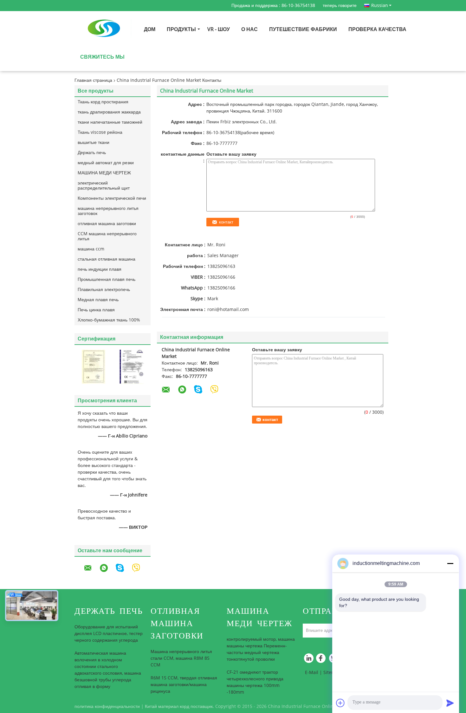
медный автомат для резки (106, 162)
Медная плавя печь (98, 299)
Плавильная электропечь (104, 289)
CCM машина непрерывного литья (107, 236)
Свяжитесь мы (102, 57)
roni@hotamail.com (228, 309)
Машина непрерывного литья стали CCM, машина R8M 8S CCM (181, 658)
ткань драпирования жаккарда (109, 112)
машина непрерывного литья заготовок (108, 211)
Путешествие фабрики (303, 29)
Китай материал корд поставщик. (180, 706)
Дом (149, 29)
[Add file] (340, 703)
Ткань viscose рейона (100, 132)
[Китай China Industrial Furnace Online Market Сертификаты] (93, 366)
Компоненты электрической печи (112, 198)
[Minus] (450, 563)
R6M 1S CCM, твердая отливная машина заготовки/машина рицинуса (184, 684)
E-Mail (311, 672)
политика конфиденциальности (107, 706)
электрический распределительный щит (104, 185)
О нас (249, 29)
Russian (379, 5)
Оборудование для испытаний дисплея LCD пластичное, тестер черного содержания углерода (108, 633)
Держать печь (92, 152)
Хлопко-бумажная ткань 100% (109, 320)
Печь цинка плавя (96, 310)
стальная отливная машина (106, 259)
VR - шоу (218, 29)
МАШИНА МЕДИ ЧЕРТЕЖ (104, 173)
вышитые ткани (93, 142)
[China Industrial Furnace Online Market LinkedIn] (309, 659)
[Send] (450, 703)
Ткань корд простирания (103, 102)
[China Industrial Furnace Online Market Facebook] (321, 659)
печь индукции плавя (99, 269)
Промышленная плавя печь (106, 279)
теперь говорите (340, 5)
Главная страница (93, 80)
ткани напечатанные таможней (110, 122)
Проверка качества (377, 29)
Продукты (181, 29)
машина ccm (91, 249)
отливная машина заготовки (107, 223)
